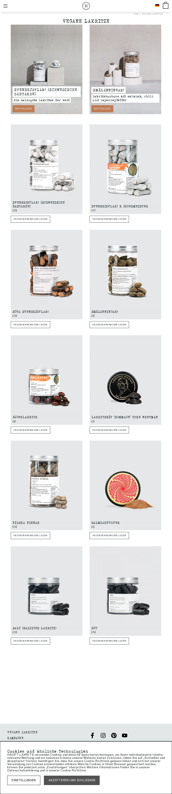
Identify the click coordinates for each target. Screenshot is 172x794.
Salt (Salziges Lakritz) (34, 628)
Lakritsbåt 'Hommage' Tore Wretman (124, 417)
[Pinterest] (114, 735)
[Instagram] (103, 735)
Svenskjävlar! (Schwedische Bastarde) (45, 91)
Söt (94, 628)
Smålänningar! (108, 89)
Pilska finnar (26, 522)
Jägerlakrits (25, 417)
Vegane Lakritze (152, 14)
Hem (135, 14)
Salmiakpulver (105, 522)
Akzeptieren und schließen (71, 780)
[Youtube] (124, 735)
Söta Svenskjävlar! (31, 311)
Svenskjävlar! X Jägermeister (119, 206)
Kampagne (15, 738)
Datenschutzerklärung (23, 770)
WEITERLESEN (23, 108)
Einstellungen (24, 780)
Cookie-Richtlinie (73, 770)
